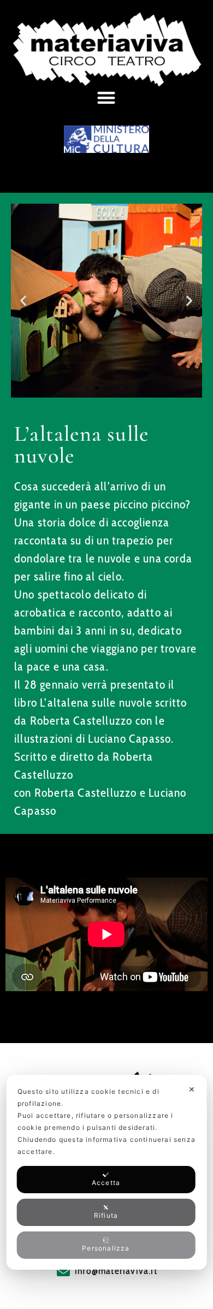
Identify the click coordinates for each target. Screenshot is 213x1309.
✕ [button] (192, 1089)
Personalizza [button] (105, 1248)
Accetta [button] (106, 1182)
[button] (106, 97)
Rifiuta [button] (106, 1215)
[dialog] (107, 1172)
